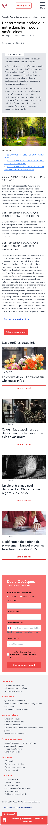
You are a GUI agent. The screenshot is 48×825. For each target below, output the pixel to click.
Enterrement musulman (14, 767)
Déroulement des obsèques (16, 688)
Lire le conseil (24, 388)
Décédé (12, 596)
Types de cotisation (13, 749)
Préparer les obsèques (14, 685)
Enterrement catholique (14, 764)
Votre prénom (14, 611)
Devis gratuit (23, 5)
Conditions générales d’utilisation (18, 788)
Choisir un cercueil (12, 719)
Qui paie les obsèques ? (14, 700)
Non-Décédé (28, 596)
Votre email (13, 638)
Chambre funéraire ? (13, 724)
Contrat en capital (12, 752)
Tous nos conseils (12, 782)
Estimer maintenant (16, 332)
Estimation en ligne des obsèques (18, 807)
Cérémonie (9, 761)
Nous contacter (11, 785)
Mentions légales (11, 791)
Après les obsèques (13, 691)
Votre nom (12, 600)
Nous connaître (11, 779)
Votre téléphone (15, 622)
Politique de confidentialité (16, 794)
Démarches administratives (16, 709)
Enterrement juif (11, 770)
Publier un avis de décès (14, 733)
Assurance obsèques (13, 746)
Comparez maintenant (24, 665)
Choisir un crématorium (14, 721)
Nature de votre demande (19, 592)
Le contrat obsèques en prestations (20, 743)
